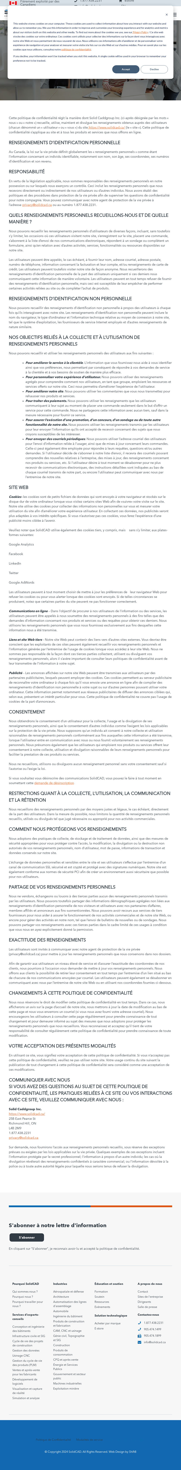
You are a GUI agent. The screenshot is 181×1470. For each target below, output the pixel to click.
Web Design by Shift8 (122, 1452)
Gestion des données (25, 1350)
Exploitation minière (66, 1388)
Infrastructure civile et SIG (28, 1336)
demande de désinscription (54, 783)
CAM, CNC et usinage (67, 1331)
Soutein (99, 1297)
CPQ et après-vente (65, 1360)
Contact (143, 1291)
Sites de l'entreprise (150, 1297)
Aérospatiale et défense (68, 1291)
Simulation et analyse (26, 1398)
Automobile (60, 1311)
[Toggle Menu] (174, 14)
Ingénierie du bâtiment (67, 1316)
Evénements (102, 1307)
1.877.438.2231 (154, 1323)
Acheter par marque (108, 1323)
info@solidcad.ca (155, 1342)
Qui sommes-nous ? (25, 1291)
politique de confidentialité (76, 49)
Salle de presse (147, 1307)
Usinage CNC (21, 1355)
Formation (101, 1291)
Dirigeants (144, 1302)
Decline (154, 69)
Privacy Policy (140, 32)
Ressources (102, 1302)
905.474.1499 (152, 1329)
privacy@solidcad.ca (37, 205)
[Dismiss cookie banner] (166, 15)
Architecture (61, 1297)
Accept (126, 69)
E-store (99, 1328)
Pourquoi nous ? (22, 1297)
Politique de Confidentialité (53, 1440)
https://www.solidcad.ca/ (106, 127)
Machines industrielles (67, 1383)
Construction (61, 1345)
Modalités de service (89, 1440)
